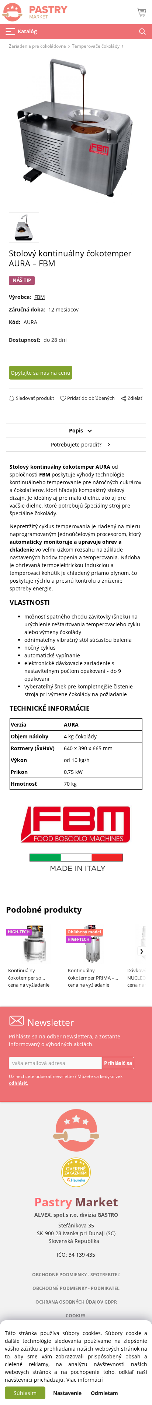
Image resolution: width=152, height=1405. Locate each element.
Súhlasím (25, 1392)
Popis (76, 430)
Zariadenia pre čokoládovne (37, 46)
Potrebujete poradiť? (76, 444)
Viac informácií (84, 1379)
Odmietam (104, 1392)
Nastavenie (67, 1392)
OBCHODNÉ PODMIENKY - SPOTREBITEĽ (76, 1274)
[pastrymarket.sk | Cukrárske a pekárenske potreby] (34, 10)
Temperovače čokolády (96, 46)
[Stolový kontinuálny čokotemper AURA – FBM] (76, 129)
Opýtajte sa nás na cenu (40, 372)
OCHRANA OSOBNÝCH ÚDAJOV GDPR (76, 1302)
